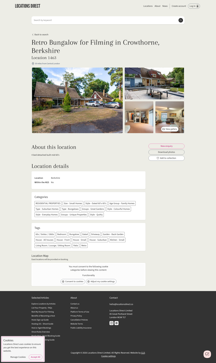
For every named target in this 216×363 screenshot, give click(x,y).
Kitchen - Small (117, 239)
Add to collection (168, 158)
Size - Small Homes (73, 203)
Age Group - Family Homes (122, 203)
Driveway (95, 234)
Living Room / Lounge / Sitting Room (53, 245)
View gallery (171, 129)
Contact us (74, 303)
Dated (85, 234)
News (165, 6)
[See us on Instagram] (112, 323)
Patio (75, 245)
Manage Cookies (18, 357)
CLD (143, 352)
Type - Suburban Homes (47, 209)
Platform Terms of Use (79, 311)
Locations (148, 6)
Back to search (41, 34)
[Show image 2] (139, 117)
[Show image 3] (169, 117)
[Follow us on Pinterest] (116, 323)
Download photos (166, 152)
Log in (192, 6)
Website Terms (76, 323)
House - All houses (44, 239)
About (157, 6)
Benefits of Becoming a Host (43, 315)
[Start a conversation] (207, 354)
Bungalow (74, 234)
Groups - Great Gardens (93, 209)
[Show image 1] (154, 83)
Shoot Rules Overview (41, 331)
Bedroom (61, 234)
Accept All (35, 357)
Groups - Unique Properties (74, 214)
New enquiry (166, 146)
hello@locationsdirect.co (121, 304)
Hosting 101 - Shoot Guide (42, 323)
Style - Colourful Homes (118, 209)
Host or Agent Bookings (41, 327)
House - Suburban (98, 239)
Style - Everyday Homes (47, 214)
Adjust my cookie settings (103, 281)
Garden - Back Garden (113, 234)
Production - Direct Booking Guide (46, 335)
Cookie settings (108, 356)
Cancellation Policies (79, 319)
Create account (179, 6)
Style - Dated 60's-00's (95, 203)
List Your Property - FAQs (42, 307)
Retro (83, 245)
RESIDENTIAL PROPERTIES (48, 203)
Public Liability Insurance (81, 327)
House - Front (63, 239)
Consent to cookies (74, 281)
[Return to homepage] (27, 6)
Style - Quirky (96, 214)
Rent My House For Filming (43, 311)
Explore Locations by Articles (44, 303)
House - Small (79, 239)
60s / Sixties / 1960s (45, 234)
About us (74, 307)
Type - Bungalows (70, 209)
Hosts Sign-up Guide (40, 319)
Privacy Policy (76, 315)
